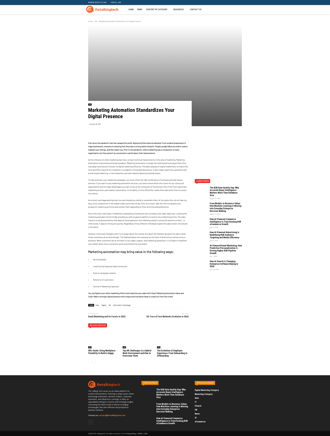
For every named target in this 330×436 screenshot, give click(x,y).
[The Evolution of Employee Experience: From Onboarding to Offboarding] (173, 339)
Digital (104, 305)
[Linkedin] (240, 9)
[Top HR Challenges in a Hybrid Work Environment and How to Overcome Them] (138, 339)
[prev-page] (89, 361)
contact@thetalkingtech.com (112, 415)
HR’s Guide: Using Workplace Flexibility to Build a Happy (101, 351)
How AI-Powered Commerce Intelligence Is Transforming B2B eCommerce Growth (225, 222)
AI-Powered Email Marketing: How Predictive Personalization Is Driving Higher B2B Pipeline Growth (226, 249)
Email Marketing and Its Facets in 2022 (106, 316)
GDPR (140, 434)
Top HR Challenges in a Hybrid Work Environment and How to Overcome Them (137, 353)
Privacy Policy (131, 434)
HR (96, 21)
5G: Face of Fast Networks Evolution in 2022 (167, 316)
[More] (118, 135)
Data (97, 305)
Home (90, 21)
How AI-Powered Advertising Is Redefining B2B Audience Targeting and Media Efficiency (224, 235)
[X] (106, 135)
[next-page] (94, 361)
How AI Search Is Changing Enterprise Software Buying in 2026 (224, 264)
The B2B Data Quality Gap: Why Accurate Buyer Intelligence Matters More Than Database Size (224, 191)
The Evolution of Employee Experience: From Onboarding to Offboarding (172, 353)
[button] (240, 3)
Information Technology (122, 305)
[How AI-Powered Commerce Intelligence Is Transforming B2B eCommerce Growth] (201, 222)
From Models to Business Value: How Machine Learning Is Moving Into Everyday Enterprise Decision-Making (225, 207)
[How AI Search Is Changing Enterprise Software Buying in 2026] (201, 264)
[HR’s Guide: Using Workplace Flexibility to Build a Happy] (104, 339)
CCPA (146, 434)
